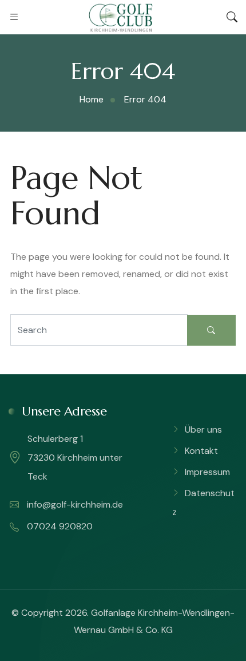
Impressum (207, 472)
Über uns (203, 429)
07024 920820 (59, 526)
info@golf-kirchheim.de (74, 504)
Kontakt (201, 451)
